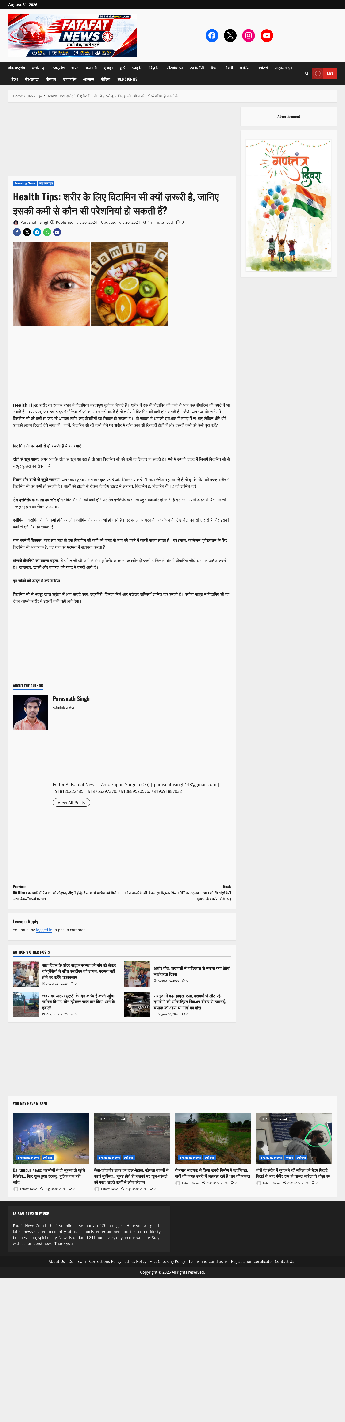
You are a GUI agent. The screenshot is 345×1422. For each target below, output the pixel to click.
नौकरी (229, 67)
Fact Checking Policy (167, 1261)
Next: (177, 892)
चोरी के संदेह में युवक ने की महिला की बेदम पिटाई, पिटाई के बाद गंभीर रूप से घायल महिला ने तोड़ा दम (293, 1173)
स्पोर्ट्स (263, 67)
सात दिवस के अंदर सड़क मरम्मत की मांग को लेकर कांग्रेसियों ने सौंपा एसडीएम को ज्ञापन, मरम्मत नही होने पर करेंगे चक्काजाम (26, 974)
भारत (75, 67)
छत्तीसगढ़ (38, 67)
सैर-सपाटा (32, 79)
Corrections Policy (105, 1261)
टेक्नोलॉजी (197, 67)
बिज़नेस (155, 67)
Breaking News (24, 183)
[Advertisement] (122, 141)
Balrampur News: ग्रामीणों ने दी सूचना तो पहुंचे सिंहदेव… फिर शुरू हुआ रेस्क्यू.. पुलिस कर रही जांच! (49, 1176)
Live (330, 73)
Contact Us (284, 1261)
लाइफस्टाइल (283, 67)
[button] (306, 73)
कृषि (122, 67)
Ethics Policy (135, 1261)
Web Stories (127, 79)
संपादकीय (69, 79)
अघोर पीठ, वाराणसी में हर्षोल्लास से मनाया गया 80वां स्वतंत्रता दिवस (137, 974)
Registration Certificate (251, 1261)
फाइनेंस (137, 67)
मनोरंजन (245, 67)
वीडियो (105, 79)
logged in (44, 929)
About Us (57, 1261)
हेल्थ (15, 79)
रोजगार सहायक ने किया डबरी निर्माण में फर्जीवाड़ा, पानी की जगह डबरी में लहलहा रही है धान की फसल (212, 1173)
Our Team (77, 1261)
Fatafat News (28, 1189)
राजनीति (91, 67)
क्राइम (108, 67)
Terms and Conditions (208, 1261)
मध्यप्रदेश (58, 67)
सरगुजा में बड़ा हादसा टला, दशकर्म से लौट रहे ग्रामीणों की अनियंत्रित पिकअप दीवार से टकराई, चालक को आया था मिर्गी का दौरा (137, 1004)
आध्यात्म (88, 79)
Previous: (66, 892)
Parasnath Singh (34, 222)
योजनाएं (51, 79)
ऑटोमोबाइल (175, 67)
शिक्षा (214, 67)
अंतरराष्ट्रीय (16, 67)
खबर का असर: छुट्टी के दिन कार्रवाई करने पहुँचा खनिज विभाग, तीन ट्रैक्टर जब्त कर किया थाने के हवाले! (26, 1004)
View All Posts (71, 802)
